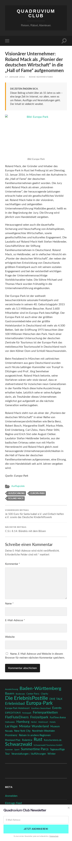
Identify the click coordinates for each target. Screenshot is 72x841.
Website (10, 637)
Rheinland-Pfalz (12, 740)
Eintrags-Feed (13, 803)
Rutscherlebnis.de (53, 740)
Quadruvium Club (36, 13)
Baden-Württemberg (40, 688)
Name (9, 603)
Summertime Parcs (34, 749)
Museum (55, 726)
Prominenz (11, 735)
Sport (16, 749)
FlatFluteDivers (17, 717)
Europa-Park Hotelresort (17, 708)
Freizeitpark (39, 717)
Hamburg (22, 721)
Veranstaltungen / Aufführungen (28, 754)
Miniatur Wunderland (34, 726)
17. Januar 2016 (15, 77)
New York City (22, 731)
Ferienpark (26, 713)
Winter (52, 754)
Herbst (34, 722)
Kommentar (12, 564)
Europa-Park (37, 493)
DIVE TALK (55, 699)
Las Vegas (11, 726)
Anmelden (11, 795)
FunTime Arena (58, 717)
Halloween (10, 722)
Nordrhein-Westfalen (43, 731)
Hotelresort (43, 722)
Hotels (53, 722)
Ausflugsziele (18, 486)
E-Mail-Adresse (15, 620)
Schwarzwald (18, 744)
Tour (7, 754)
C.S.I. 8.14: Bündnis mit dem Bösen (25, 529)
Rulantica (27, 740)
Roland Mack (16, 498)
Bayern (9, 693)
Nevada (9, 731)
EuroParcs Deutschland (41, 708)
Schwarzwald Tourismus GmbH (48, 745)
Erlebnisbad (15, 703)
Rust (38, 740)
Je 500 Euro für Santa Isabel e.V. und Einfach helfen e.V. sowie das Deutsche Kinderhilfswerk (34, 514)
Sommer (9, 749)
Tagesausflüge (57, 749)
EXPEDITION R (13, 713)
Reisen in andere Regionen (35, 735)
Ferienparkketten (45, 712)
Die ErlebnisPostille (26, 698)
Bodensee (20, 694)
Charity (44, 694)
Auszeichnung (16, 493)
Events (57, 708)
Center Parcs (32, 694)
